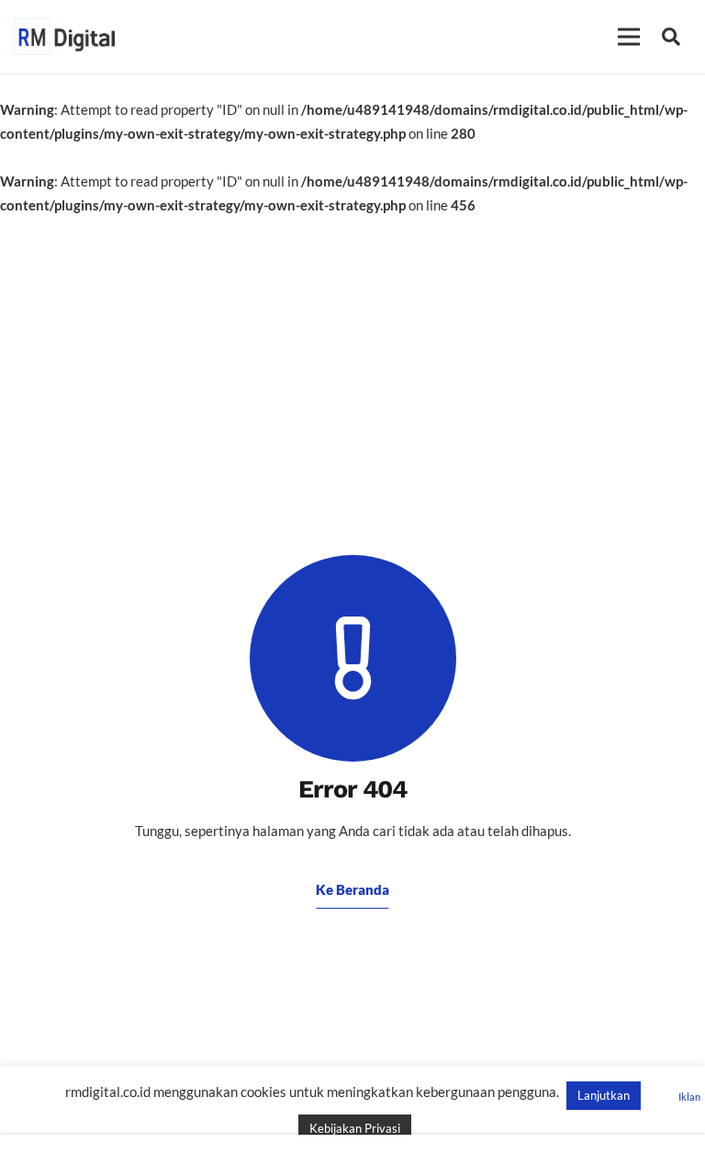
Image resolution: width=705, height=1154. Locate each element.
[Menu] (629, 37)
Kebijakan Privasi (354, 1128)
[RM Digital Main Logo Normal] (64, 36)
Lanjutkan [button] (603, 1095)
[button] (671, 36)
